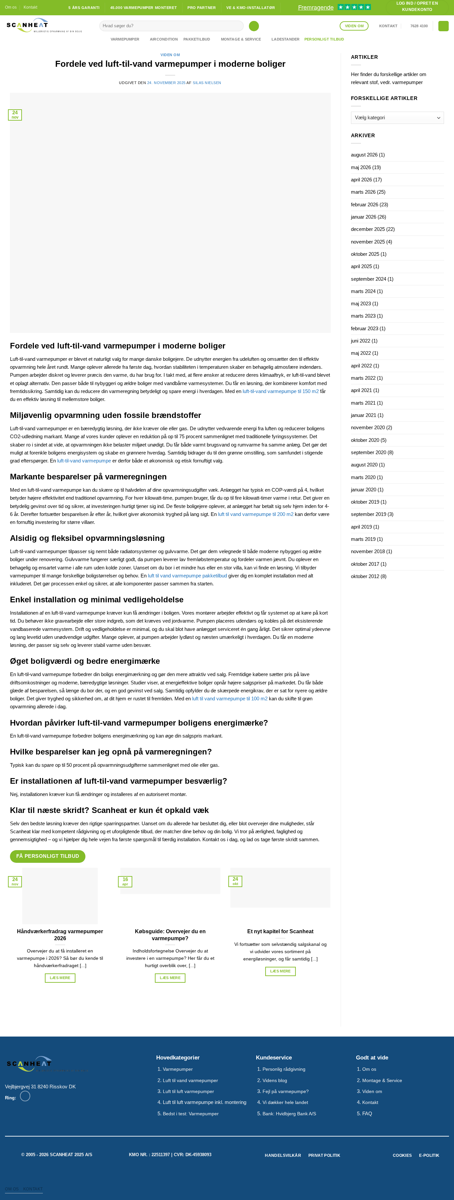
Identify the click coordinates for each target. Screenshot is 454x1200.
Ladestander (285, 39)
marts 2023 (363, 316)
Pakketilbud (196, 39)
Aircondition (164, 39)
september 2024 (368, 279)
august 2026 (364, 154)
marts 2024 (363, 291)
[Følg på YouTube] (56, 8)
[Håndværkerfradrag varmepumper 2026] (60, 896)
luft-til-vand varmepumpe (84, 460)
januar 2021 (363, 415)
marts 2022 (363, 378)
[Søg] (254, 26)
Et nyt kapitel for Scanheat (280, 931)
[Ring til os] (25, 1096)
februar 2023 (364, 328)
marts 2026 (363, 192)
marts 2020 (363, 477)
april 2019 (361, 527)
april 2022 (361, 365)
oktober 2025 (365, 254)
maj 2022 (361, 353)
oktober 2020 (365, 440)
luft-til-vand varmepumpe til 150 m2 (281, 391)
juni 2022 (360, 341)
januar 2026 (363, 217)
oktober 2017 (365, 564)
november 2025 (368, 242)
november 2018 (368, 551)
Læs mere (60, 978)
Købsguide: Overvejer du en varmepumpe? (170, 935)
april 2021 (361, 390)
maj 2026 (361, 167)
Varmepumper (125, 39)
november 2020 (368, 427)
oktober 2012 (365, 576)
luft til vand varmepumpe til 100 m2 (230, 698)
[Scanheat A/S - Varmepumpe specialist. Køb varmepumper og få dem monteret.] (47, 25)
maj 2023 (361, 303)
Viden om (170, 55)
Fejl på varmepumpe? (286, 1091)
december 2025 (368, 229)
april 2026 (361, 179)
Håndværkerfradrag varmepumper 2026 (60, 935)
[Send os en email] (50, 8)
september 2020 (368, 452)
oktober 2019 (365, 502)
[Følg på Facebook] (44, 8)
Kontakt (30, 7)
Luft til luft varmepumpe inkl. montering (204, 1102)
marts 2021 (363, 403)
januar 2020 (363, 489)
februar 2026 (364, 204)
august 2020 (364, 464)
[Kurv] (443, 26)
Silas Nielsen (207, 83)
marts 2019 (363, 539)
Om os (11, 7)
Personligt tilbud (324, 39)
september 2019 (368, 514)
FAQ (367, 1113)
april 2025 (361, 266)
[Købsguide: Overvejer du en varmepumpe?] (170, 896)
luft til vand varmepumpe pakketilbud (187, 575)
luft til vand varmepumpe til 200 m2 (255, 514)
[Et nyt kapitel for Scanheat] (280, 896)
